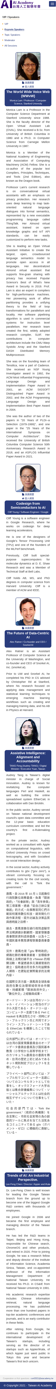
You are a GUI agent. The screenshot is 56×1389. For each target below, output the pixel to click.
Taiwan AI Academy (40, 1385)
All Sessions (11, 45)
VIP (6, 24)
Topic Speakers (12, 34)
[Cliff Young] (28, 478)
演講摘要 (29, 82)
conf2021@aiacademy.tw (42, 1378)
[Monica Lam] (28, 66)
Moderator (10, 40)
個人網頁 (29, 86)
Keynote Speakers (14, 29)
